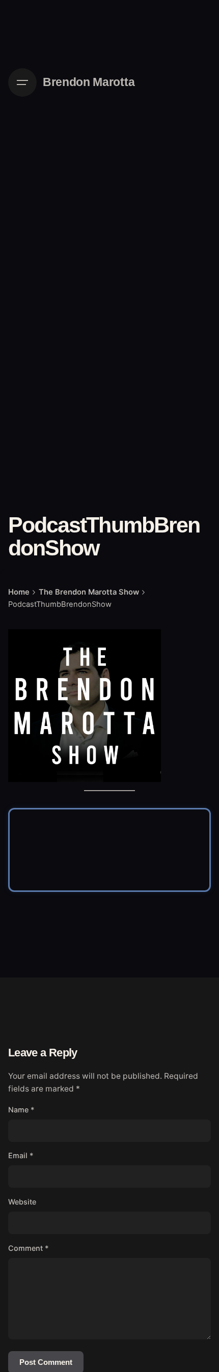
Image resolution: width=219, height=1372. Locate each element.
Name (21, 1109)
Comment (28, 1248)
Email (21, 1155)
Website (22, 1201)
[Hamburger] (22, 82)
